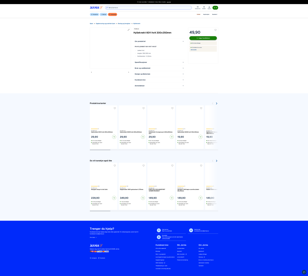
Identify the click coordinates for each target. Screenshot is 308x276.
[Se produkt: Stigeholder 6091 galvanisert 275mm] (132, 186)
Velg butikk (194, 49)
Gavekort (214, 14)
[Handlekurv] (215, 8)
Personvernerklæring (182, 260)
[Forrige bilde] (91, 72)
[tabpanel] (110, 48)
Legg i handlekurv (204, 38)
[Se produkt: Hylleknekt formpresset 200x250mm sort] (161, 127)
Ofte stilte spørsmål (161, 248)
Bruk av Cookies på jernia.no (206, 260)
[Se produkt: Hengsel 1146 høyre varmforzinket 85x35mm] (190, 186)
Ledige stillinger (203, 254)
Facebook (102, 258)
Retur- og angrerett (161, 254)
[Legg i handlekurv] (114, 137)
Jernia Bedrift (180, 257)
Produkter (95, 14)
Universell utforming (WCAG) (163, 268)
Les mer (169, 2)
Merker (104, 14)
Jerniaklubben (180, 248)
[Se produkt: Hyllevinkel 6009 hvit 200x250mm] (132, 127)
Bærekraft (201, 251)
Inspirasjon (206, 14)
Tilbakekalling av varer (161, 265)
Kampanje (113, 14)
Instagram (94, 258)
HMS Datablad (159, 262)
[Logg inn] (209, 7)
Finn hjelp (92, 237)
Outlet (198, 14)
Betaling (158, 251)
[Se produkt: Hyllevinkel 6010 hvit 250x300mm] (103, 127)
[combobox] (150, 8)
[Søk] (107, 8)
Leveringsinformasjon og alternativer (165, 257)
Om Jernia (201, 248)
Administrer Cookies (204, 262)
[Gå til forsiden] (96, 7)
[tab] (96, 72)
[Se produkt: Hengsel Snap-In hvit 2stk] (103, 186)
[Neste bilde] (128, 72)
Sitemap (201, 257)
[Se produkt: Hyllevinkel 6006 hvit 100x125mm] (190, 127)
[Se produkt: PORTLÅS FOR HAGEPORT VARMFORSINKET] (161, 186)
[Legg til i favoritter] (215, 30)
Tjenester (201, 265)
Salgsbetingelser (160, 260)
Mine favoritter (181, 254)
